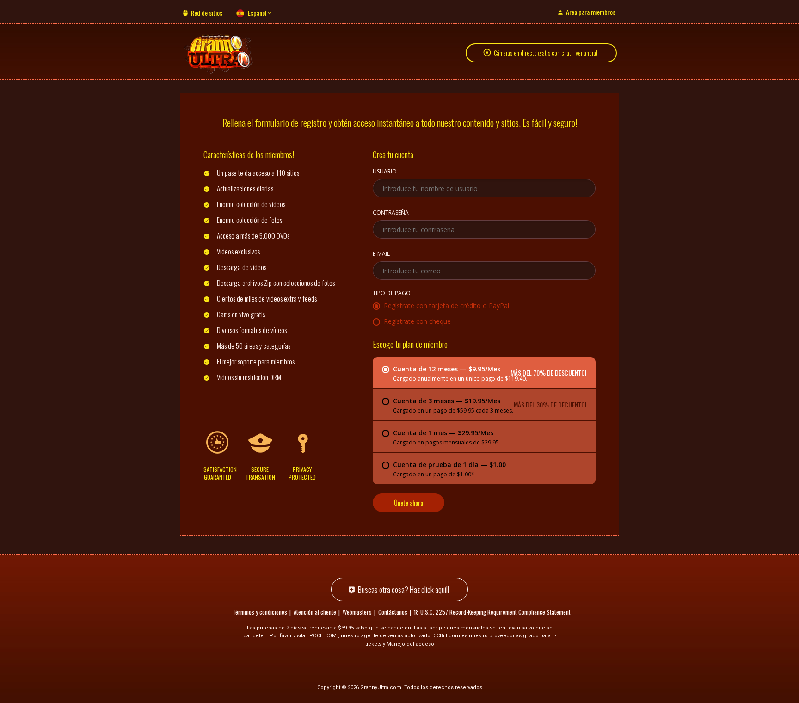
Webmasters (357, 612)
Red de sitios (206, 13)
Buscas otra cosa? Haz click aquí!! (403, 589)
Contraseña (391, 213)
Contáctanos (392, 612)
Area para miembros (590, 12)
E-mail (381, 254)
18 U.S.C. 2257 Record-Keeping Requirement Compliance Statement (492, 612)
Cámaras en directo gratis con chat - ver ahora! (545, 52)
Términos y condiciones (260, 612)
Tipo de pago (392, 293)
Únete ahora (408, 502)
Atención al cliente (315, 612)
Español (257, 13)
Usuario (385, 172)
